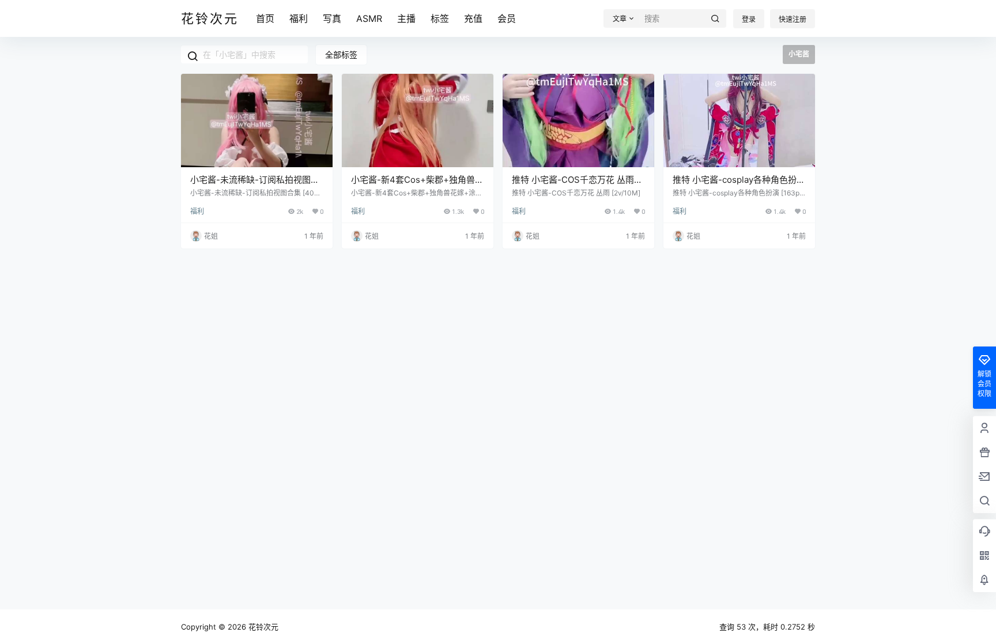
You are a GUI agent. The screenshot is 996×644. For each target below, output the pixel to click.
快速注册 (792, 19)
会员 (506, 18)
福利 (298, 18)
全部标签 (341, 54)
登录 (749, 19)
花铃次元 (262, 626)
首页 (265, 18)
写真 (332, 18)
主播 (406, 18)
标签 (440, 18)
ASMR (369, 18)
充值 (473, 18)
